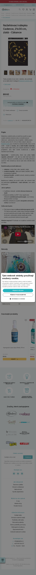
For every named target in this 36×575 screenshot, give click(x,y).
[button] (18, 299)
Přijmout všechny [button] (18, 290)
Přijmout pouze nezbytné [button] (18, 294)
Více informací (24, 286)
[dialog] (18, 287)
